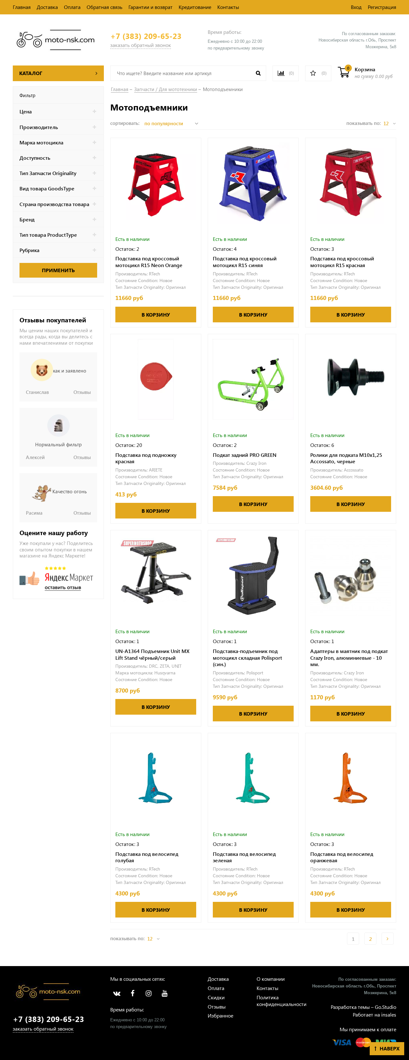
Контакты (228, 7)
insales (388, 1014)
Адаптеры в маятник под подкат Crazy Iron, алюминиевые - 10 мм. (349, 658)
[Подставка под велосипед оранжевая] (350, 778)
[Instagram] (148, 993)
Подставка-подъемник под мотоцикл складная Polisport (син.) (247, 658)
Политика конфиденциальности (281, 1000)
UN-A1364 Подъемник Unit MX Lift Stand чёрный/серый (152, 654)
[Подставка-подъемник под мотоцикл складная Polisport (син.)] (253, 575)
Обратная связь (104, 7)
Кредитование (195, 7)
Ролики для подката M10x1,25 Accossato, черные (346, 458)
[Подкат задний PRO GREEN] (253, 379)
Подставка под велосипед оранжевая (341, 857)
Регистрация (382, 7)
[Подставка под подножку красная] (155, 379)
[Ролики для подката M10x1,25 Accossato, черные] (350, 379)
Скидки (216, 997)
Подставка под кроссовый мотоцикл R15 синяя (245, 261)
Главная (22, 7)
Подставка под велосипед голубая (146, 857)
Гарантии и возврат (150, 7)
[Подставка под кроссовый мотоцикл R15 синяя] (253, 183)
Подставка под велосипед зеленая (244, 857)
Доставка (47, 7)
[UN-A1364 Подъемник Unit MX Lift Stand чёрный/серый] (155, 575)
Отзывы (217, 1006)
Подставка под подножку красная (145, 458)
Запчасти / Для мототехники (165, 89)
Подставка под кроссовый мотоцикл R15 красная (342, 261)
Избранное (220, 1015)
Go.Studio (385, 1006)
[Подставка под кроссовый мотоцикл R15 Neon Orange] (155, 183)
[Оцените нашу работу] (56, 578)
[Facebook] (132, 993)
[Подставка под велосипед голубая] (155, 778)
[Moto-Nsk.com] (55, 39)
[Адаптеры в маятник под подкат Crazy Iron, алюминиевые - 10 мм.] (350, 575)
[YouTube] (164, 993)
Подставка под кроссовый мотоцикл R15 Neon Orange (148, 261)
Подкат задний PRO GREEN (244, 455)
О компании (271, 978)
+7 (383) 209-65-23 (145, 36)
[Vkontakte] (116, 993)
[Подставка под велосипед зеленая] (253, 778)
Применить (58, 270)
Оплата (72, 7)
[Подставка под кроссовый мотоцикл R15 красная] (350, 183)
